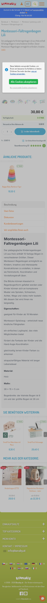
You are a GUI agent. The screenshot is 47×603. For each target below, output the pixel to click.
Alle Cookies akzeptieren (23, 81)
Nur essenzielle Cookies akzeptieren (23, 87)
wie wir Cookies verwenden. (23, 72)
